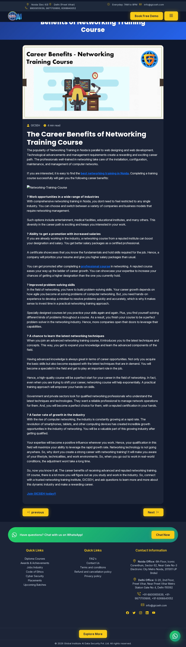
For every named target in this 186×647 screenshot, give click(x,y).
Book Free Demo (146, 16)
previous (37, 512)
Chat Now (163, 535)
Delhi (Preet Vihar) (64, 4)
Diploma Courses (35, 558)
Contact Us (93, 563)
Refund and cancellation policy (93, 571)
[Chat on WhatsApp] (175, 636)
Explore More (93, 634)
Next (151, 512)
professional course (95, 266)
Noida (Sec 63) (39, 4)
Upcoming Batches (35, 584)
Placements (35, 580)
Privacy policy (92, 576)
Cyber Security (35, 576)
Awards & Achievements (35, 563)
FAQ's (92, 558)
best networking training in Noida (105, 173)
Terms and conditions (93, 567)
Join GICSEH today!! (41, 493)
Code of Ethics (35, 571)
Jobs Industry (35, 567)
